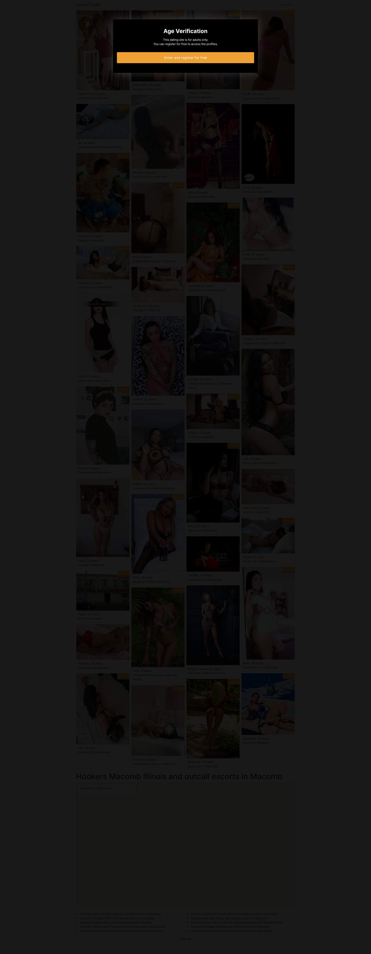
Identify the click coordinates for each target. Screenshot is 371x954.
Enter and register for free (185, 58)
